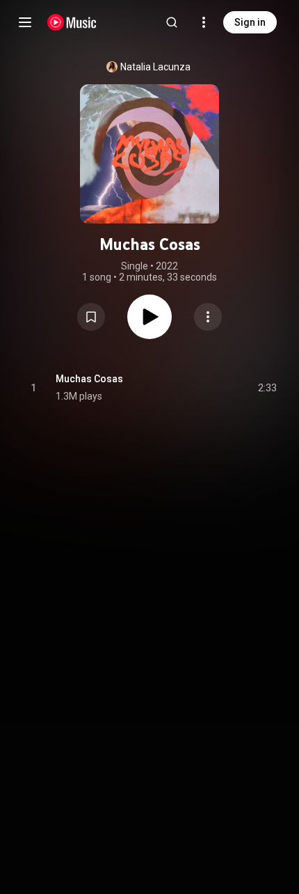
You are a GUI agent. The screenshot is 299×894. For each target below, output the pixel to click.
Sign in (250, 22)
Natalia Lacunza (155, 66)
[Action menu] (208, 317)
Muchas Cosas (89, 378)
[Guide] (25, 22)
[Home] (72, 22)
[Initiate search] (172, 22)
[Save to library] (91, 316)
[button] (91, 317)
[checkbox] (267, 387)
